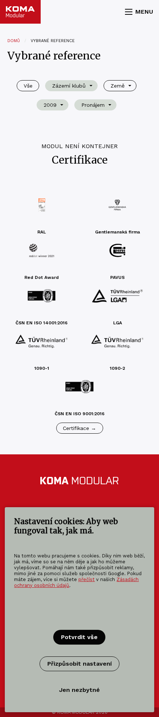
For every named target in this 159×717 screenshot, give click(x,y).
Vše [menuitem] (28, 86)
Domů (13, 40)
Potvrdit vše (79, 637)
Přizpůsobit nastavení (79, 663)
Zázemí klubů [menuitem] (69, 86)
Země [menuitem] (118, 86)
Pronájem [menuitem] (93, 105)
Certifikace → (79, 428)
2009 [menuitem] (50, 105)
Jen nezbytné (79, 689)
